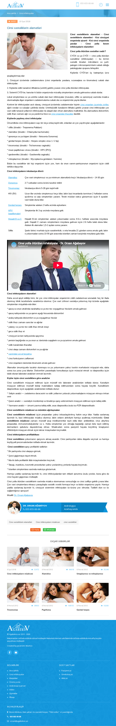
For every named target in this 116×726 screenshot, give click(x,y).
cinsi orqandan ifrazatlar (62, 114)
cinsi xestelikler (70, 522)
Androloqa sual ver (17, 686)
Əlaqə (11, 697)
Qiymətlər (13, 693)
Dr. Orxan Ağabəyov (23, 495)
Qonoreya (12, 183)
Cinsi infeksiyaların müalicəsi (48, 522)
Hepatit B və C (15, 219)
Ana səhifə (11, 13)
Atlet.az (64, 678)
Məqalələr (13, 678)
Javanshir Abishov (24, 645)
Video (11, 689)
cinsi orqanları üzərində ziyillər (94, 104)
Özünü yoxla (14, 682)
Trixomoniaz (14, 188)
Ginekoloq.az (67, 674)
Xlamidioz (12, 177)
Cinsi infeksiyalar (16, 674)
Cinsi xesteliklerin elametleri (20, 522)
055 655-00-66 (87, 3)
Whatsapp (50, 530)
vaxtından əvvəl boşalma (20, 354)
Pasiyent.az (66, 670)
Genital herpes (15, 205)
